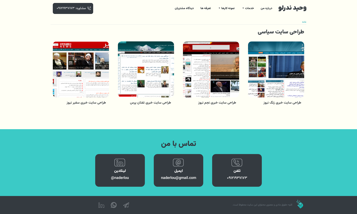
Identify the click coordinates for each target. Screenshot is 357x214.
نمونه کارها (228, 8)
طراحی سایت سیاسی (281, 32)
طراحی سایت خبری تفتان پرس (150, 102)
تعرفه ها (205, 8)
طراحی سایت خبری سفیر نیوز (86, 102)
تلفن (237, 171)
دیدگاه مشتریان (184, 8)
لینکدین (120, 171)
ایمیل (178, 171)
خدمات (249, 8)
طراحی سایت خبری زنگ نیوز (282, 102)
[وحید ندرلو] (292, 8)
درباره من (266, 8)
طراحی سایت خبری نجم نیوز (217, 102)
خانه (304, 22)
